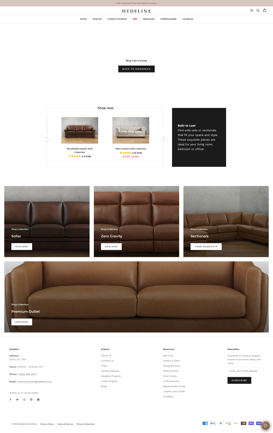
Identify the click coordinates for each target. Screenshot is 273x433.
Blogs (104, 386)
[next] (163, 137)
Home (83, 18)
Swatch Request (110, 371)
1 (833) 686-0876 (27, 374)
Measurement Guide (174, 386)
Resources (149, 18)
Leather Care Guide (174, 391)
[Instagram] (24, 399)
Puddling (168, 396)
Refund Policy (170, 371)
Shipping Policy (171, 365)
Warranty (168, 355)
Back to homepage (136, 69)
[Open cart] (264, 11)
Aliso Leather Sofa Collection (130, 148)
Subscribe (239, 380)
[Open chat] (265, 425)
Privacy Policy (47, 424)
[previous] (47, 137)
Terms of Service (65, 424)
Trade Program (109, 381)
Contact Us (107, 360)
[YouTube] (38, 399)
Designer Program (111, 376)
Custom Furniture (117, 18)
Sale (135, 18)
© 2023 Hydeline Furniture (24, 424)
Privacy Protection (86, 424)
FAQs (104, 365)
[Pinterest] (31, 399)
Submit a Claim (171, 360)
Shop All (97, 18)
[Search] (258, 11)
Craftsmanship (168, 18)
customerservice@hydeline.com (34, 381)
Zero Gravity (170, 376)
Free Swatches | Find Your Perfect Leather (136, 3)
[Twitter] (17, 399)
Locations (187, 18)
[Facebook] (10, 399)
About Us (106, 355)
